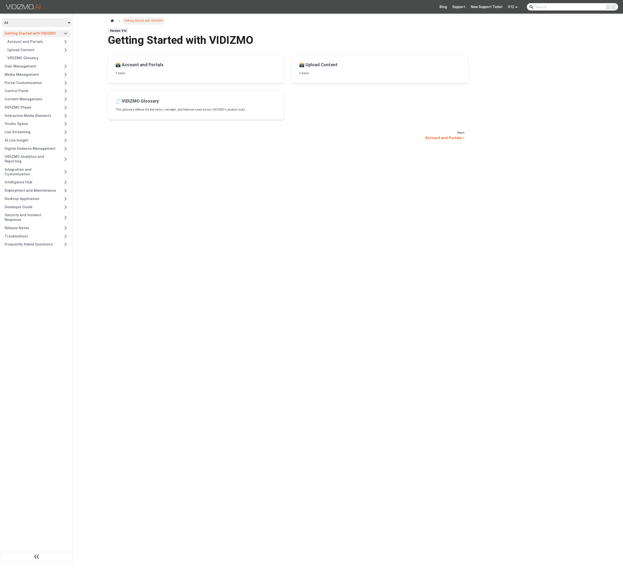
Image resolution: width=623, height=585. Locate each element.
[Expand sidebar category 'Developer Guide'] (66, 207)
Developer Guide (18, 207)
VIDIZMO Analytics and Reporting (24, 158)
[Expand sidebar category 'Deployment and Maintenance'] (66, 190)
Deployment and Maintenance (30, 190)
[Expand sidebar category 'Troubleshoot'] (66, 236)
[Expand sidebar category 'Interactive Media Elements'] (66, 115)
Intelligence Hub (18, 182)
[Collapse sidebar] (36, 557)
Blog (443, 7)
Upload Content (20, 50)
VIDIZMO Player (18, 107)
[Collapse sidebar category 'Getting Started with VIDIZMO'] (66, 33)
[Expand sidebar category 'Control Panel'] (66, 91)
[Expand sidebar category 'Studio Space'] (66, 124)
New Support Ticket (487, 7)
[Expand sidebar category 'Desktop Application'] (66, 198)
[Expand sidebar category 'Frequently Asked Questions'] (66, 244)
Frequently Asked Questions (29, 244)
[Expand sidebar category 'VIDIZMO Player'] (66, 107)
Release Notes (17, 228)
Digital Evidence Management (30, 148)
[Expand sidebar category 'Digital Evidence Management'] (66, 148)
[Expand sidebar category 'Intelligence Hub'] (66, 182)
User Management (20, 66)
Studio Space (16, 124)
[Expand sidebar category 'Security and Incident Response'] (66, 218)
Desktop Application (22, 199)
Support (458, 7)
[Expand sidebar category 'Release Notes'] (66, 228)
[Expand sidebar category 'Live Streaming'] (66, 132)
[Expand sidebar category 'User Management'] (66, 66)
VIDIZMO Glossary (22, 58)
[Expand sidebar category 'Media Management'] (66, 74)
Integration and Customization (18, 171)
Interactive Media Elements (28, 115)
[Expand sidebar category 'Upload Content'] (66, 50)
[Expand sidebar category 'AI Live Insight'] (66, 140)
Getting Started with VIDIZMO (30, 33)
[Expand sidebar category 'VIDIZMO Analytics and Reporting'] (66, 159)
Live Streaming (17, 132)
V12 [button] (511, 7)
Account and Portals (25, 41)
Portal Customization (23, 83)
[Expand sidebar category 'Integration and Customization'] (66, 172)
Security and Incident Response (23, 217)
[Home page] (112, 20)
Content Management (23, 99)
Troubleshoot (16, 236)
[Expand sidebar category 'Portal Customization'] (66, 82)
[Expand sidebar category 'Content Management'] (66, 99)
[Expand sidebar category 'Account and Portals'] (66, 41)
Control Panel (16, 91)
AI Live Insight (16, 140)
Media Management (22, 74)
